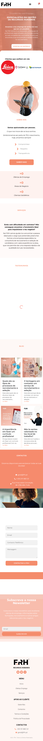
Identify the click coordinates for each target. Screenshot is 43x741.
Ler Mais (4, 401)
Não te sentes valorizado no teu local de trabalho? (30, 432)
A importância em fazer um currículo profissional (9, 432)
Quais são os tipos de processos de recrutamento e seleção (10, 386)
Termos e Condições (21, 714)
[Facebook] (18, 672)
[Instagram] (25, 672)
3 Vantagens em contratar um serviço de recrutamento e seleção (32, 386)
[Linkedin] (21, 672)
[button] (30, 4)
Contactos (21, 709)
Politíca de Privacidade (22, 719)
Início (21, 684)
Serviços (21, 693)
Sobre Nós (21, 705)
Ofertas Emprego (21, 688)
